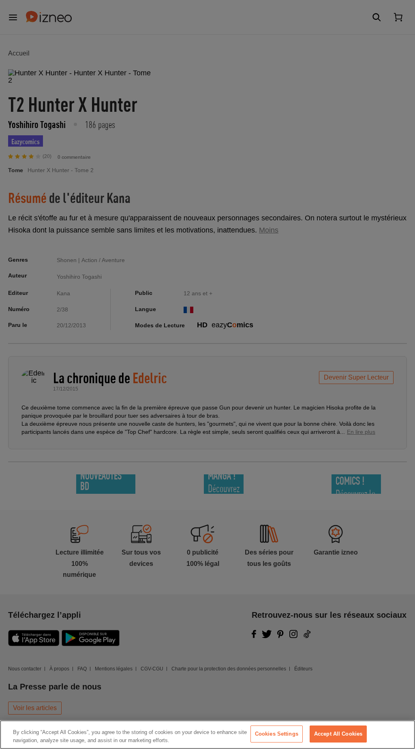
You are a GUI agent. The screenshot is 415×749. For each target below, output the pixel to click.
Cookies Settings (276, 734)
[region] (207, 734)
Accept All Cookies (338, 734)
